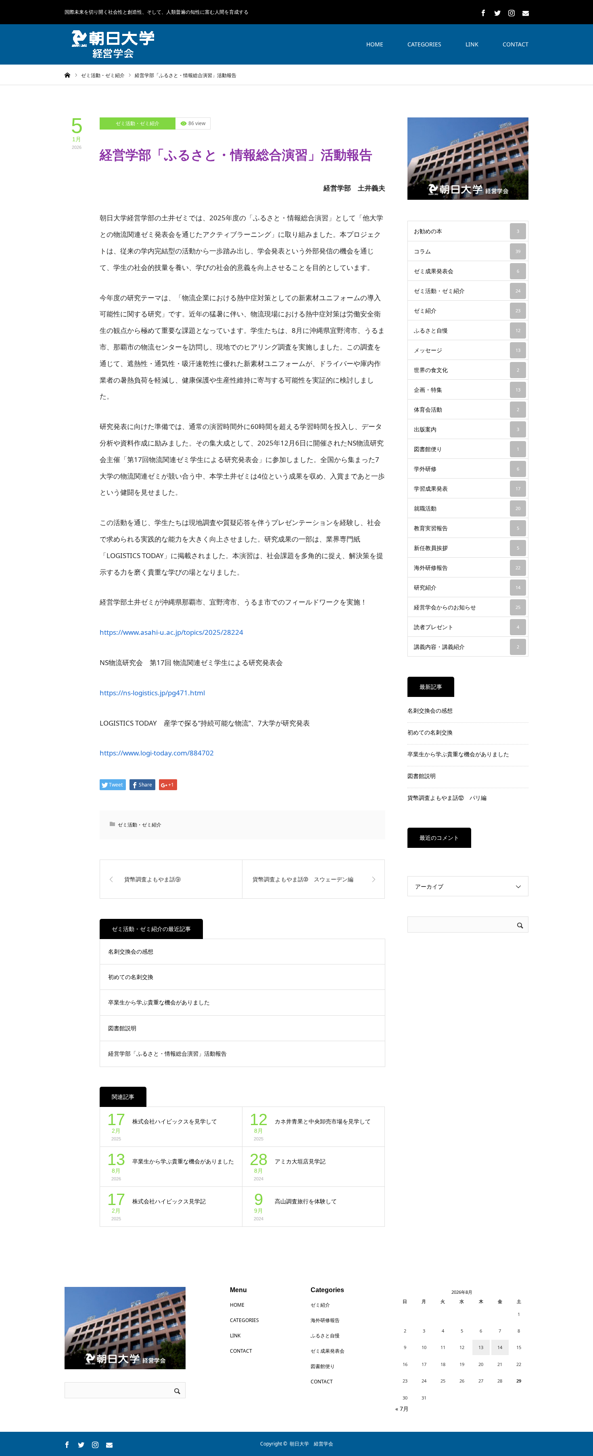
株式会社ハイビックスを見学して (174, 1121)
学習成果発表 (467, 488)
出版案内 (466, 429)
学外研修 (466, 469)
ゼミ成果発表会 (466, 271)
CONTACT (515, 44)
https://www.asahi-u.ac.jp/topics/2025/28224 (171, 632)
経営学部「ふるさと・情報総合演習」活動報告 (167, 1053)
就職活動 (467, 508)
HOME (374, 44)
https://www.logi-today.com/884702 (157, 752)
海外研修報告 (467, 567)
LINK (472, 44)
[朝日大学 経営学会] (113, 44)
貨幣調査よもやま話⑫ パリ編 (447, 797)
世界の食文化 (466, 370)
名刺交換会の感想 (130, 951)
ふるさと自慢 (467, 330)
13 (480, 1347)
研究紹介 (467, 587)
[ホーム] (67, 74)
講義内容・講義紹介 (466, 647)
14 (499, 1347)
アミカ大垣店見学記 (300, 1161)
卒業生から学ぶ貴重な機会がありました (159, 1002)
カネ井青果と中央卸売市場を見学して (323, 1121)
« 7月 (402, 1408)
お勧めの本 (466, 231)
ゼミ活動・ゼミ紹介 (137, 123)
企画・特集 (467, 389)
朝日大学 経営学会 (311, 1443)
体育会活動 (466, 409)
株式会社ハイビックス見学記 (169, 1201)
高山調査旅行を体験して (306, 1201)
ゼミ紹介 (467, 310)
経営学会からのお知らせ (467, 607)
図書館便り (466, 449)
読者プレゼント (466, 627)
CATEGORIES (424, 44)
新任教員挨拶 (466, 548)
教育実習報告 (466, 528)
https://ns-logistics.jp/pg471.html (152, 692)
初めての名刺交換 (130, 977)
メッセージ (467, 350)
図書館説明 (122, 1028)
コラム (467, 251)
